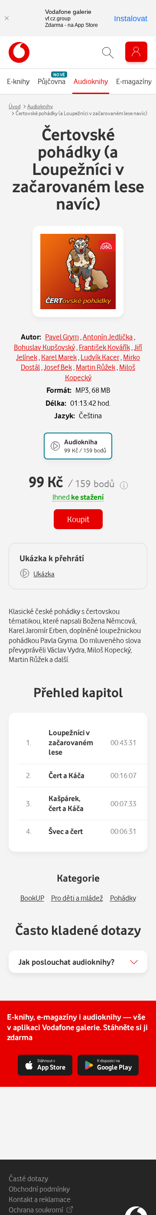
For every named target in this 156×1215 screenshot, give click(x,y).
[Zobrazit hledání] (108, 52)
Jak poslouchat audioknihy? (66, 961)
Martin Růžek (95, 367)
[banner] (19, 52)
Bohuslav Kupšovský (44, 347)
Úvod (14, 106)
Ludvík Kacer (100, 357)
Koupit (78, 519)
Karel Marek (59, 357)
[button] (37, 573)
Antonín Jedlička (108, 336)
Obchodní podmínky (39, 1188)
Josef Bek (58, 367)
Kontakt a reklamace (40, 1199)
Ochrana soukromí (36, 1209)
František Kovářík (104, 347)
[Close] (6, 18)
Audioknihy (40, 106)
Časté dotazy (28, 1178)
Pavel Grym (62, 336)
